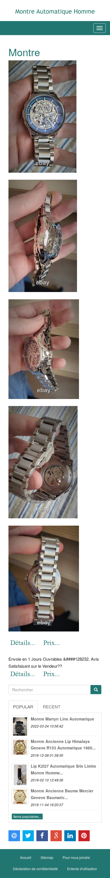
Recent (51, 707)
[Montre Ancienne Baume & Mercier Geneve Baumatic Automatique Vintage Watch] (20, 796)
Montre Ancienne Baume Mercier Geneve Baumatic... (62, 794)
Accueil (25, 857)
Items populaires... (27, 816)
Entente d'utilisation (82, 868)
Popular (23, 707)
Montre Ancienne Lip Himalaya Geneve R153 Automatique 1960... (63, 744)
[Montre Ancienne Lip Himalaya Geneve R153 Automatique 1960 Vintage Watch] (20, 746)
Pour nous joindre (76, 857)
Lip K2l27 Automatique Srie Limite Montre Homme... (63, 769)
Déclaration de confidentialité (35, 868)
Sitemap (47, 857)
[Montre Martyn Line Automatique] (20, 724)
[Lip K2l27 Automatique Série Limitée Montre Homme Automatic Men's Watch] (20, 771)
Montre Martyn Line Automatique (62, 719)
